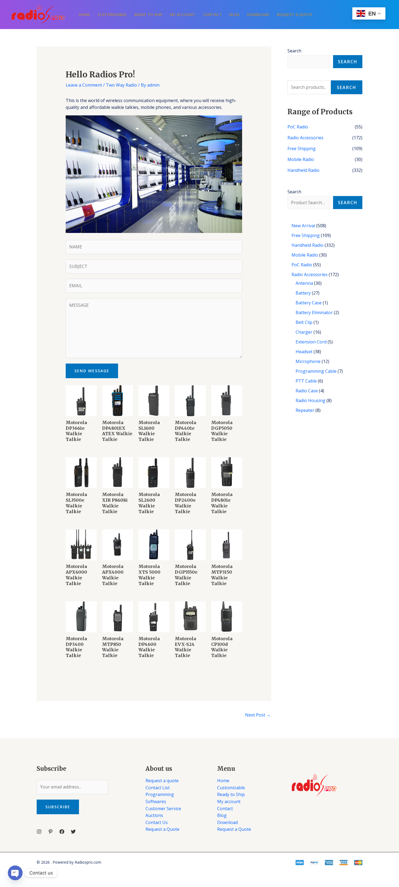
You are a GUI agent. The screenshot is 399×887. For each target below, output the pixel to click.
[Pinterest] (50, 831)
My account (182, 14)
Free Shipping (301, 148)
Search (294, 51)
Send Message (91, 370)
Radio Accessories (305, 138)
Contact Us (156, 822)
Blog (234, 14)
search (347, 203)
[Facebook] (61, 831)
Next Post (258, 715)
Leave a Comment (84, 85)
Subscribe (57, 806)
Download (258, 14)
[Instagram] (39, 831)
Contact (212, 14)
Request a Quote (294, 14)
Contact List (157, 788)
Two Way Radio (121, 85)
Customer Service (163, 809)
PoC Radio (297, 127)
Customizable (112, 14)
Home (84, 14)
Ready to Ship (148, 14)
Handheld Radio (303, 170)
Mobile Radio (300, 159)
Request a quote (162, 781)
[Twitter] (73, 831)
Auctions (154, 815)
